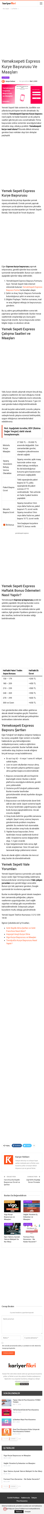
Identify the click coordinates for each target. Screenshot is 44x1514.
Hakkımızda (25, 1498)
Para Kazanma (22, 1501)
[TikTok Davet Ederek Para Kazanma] (6, 1412)
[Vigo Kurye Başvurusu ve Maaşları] (12, 1206)
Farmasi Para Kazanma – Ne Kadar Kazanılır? (22, 1479)
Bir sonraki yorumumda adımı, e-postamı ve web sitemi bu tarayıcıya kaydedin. (21, 1347)
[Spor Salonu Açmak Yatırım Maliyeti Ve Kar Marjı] (12, 1229)
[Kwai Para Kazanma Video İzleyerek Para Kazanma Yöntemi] (6, 1432)
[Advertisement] (22, 34)
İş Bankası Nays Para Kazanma (24, 1419)
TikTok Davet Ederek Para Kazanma (26, 1410)
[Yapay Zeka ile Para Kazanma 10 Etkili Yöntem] (6, 1402)
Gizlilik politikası (13, 1498)
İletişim (34, 1498)
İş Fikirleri (5, 77)
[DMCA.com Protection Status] (22, 1384)
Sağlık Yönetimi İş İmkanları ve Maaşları (19, 1463)
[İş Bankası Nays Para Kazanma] (6, 1422)
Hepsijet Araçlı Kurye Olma (18, 934)
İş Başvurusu (9, 1202)
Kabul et (19, 1512)
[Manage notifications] (5, 1509)
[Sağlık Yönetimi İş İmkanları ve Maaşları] (31, 1206)
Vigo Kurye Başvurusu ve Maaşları (21, 937)
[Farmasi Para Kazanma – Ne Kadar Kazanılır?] (31, 1229)
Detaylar (28, 1511)
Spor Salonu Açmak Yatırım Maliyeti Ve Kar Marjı (23, 1471)
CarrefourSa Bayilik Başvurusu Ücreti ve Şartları (12, 1182)
